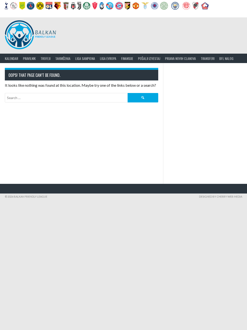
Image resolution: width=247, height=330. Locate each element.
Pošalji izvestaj (149, 58)
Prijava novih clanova (180, 58)
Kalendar (11, 58)
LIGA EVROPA (108, 58)
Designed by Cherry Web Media (220, 196)
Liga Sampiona (85, 58)
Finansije (127, 58)
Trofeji (45, 58)
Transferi (207, 58)
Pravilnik (29, 58)
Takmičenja (62, 58)
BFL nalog (226, 58)
